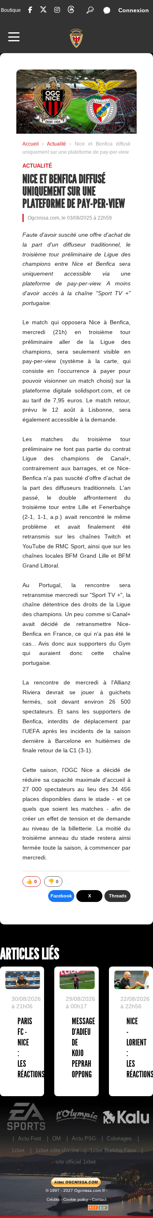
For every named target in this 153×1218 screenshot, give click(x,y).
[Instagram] (57, 10)
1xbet (17, 1150)
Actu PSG (84, 1138)
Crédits (53, 1199)
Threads (117, 895)
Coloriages (119, 1138)
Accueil (30, 144)
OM (56, 1138)
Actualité (58, 144)
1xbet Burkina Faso (113, 1150)
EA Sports (27, 1116)
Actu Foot (29, 1138)
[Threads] (71, 10)
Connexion (133, 10)
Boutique (11, 10)
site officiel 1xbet (75, 1162)
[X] (43, 10)
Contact (99, 1199)
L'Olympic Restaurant (76, 1116)
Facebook (61, 895)
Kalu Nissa (126, 1116)
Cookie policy (75, 1199)
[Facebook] (30, 10)
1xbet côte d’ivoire (57, 1150)
